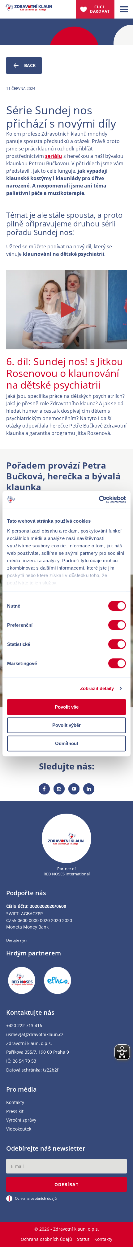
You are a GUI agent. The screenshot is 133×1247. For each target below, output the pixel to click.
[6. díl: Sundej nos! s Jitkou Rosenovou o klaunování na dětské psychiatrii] (66, 309)
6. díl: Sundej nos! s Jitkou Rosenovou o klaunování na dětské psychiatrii (64, 373)
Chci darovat (100, 9)
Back (30, 65)
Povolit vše (67, 707)
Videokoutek (18, 1129)
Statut (83, 1239)
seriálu (53, 156)
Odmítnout (66, 743)
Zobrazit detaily (97, 688)
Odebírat (66, 1184)
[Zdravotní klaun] (29, 7)
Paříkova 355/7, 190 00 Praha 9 (37, 1052)
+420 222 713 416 (24, 1025)
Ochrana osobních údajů (46, 1239)
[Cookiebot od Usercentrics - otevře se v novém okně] (99, 499)
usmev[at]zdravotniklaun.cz (34, 1034)
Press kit (15, 1111)
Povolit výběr (66, 725)
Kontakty (15, 1102)
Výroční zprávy (21, 1120)
